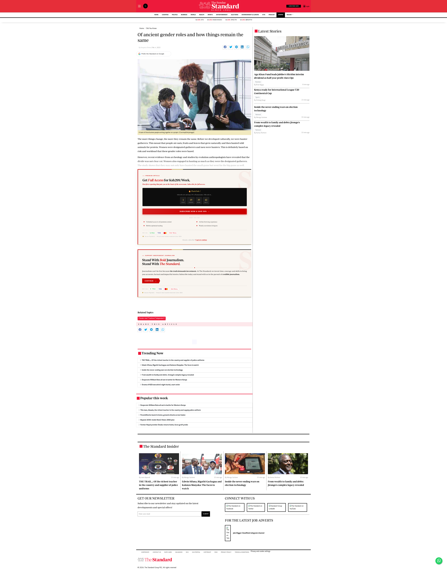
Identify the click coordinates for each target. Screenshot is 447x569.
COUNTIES (165, 15)
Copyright (207, 552)
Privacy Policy (226, 552)
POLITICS (175, 15)
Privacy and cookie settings (260, 551)
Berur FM (247, 20)
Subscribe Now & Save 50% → (195, 211)
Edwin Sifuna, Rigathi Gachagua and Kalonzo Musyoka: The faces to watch (202, 485)
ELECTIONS (234, 15)
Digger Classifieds (243, 533)
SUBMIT (206, 514)
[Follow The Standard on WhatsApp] (438, 560)
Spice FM (232, 20)
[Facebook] (236, 507)
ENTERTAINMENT (222, 15)
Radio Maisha (215, 20)
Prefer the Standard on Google (152, 54)
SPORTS (210, 15)
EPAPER (280, 15)
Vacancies (178, 552)
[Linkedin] (277, 507)
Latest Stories (269, 31)
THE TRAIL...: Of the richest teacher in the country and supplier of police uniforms (158, 485)
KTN (263, 15)
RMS (216, 552)
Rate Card (168, 552)
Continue (151, 281)
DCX (187, 552)
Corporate (145, 552)
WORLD (193, 15)
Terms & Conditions (242, 552)
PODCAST (272, 15)
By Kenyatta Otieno (145, 48)
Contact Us (157, 552)
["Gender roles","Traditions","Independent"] (152, 318)
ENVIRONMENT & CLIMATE (250, 15)
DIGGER (289, 15)
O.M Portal (196, 552)
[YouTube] (298, 507)
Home (141, 28)
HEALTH (201, 15)
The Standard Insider (161, 446)
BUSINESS (184, 15)
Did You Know (151, 28)
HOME (156, 15)
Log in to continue (201, 240)
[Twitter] (257, 507)
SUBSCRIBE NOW (294, 6)
